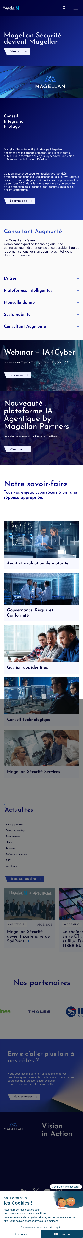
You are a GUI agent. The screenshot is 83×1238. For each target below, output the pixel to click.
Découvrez (16, 449)
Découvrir (15, 51)
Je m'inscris (16, 375)
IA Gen (11, 279)
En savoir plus (18, 200)
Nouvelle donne (19, 302)
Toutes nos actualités (23, 878)
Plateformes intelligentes (28, 290)
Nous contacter (23, 1096)
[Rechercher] (64, 8)
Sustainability (17, 314)
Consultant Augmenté (25, 326)
